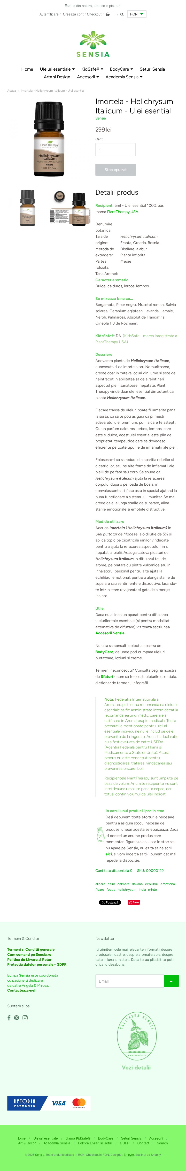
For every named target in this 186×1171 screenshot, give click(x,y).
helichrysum (127, 890)
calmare (123, 884)
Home (27, 69)
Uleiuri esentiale (55, 69)
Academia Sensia (122, 77)
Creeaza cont (73, 14)
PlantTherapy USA (122, 211)
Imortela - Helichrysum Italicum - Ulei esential (53, 90)
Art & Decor (27, 1143)
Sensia (100, 118)
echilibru (151, 884)
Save (136, 902)
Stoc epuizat (116, 169)
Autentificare (49, 14)
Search (162, 1143)
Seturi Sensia (152, 69)
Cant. (99, 139)
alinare (100, 884)
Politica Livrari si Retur (95, 1143)
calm (111, 884)
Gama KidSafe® (78, 1138)
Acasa (11, 90)
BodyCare (119, 69)
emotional (168, 884)
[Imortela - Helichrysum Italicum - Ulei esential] (27, 207)
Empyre (129, 1154)
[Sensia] (93, 44)
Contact (143, 1143)
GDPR (125, 1143)
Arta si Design (57, 77)
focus (111, 890)
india (142, 890)
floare (99, 890)
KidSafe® (90, 69)
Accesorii (86, 77)
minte (152, 890)
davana (137, 884)
